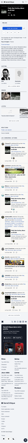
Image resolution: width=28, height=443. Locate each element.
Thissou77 (8, 143)
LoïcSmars (8, 165)
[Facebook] (15, 322)
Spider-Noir (18, 364)
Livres (17, 373)
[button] (26, 2)
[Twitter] (12, 322)
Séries (17, 359)
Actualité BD (4, 398)
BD (2, 388)
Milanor (7, 186)
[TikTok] (20, 322)
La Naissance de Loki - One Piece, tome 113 (7, 395)
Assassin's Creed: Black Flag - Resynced (7, 380)
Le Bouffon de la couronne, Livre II (19, 380)
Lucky (16, 366)
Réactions (4, 127)
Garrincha (17, 81)
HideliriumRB (8, 216)
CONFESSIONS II (19, 393)
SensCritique (4, 6)
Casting (4, 66)
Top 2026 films (5, 362)
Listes (3, 106)
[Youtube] (26, 322)
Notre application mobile (7, 409)
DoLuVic (7, 257)
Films (9, 6)
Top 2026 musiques (20, 391)
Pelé (2, 81)
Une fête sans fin (5, 392)
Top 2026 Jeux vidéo (6, 375)
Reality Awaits (18, 396)
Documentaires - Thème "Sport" (13, 225)
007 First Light (5, 377)
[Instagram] (17, 322)
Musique (18, 388)
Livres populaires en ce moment (21, 384)
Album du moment (19, 398)
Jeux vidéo (5, 373)
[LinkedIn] (23, 322)
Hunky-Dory (8, 284)
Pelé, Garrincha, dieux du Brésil (17, 6)
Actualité (3, 369)
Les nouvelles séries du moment (21, 369)
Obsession (4, 364)
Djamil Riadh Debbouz (11, 292)
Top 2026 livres (19, 375)
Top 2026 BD (4, 390)
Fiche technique (5, 44)
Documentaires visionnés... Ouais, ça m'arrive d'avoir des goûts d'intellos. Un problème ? (14, 221)
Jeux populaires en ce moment (7, 384)
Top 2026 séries (19, 361)
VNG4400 (7, 275)
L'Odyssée (4, 367)
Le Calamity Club (19, 377)
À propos (3, 406)
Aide (2, 414)
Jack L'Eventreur (9, 248)
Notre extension (5, 411)
